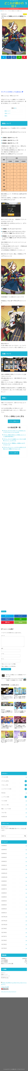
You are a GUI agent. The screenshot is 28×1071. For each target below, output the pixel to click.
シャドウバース (6, 788)
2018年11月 (4, 873)
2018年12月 (4, 869)
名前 (2, 648)
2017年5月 (4, 944)
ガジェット (4, 804)
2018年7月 (4, 889)
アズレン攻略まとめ (14, 421)
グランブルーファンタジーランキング (8, 991)
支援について (7, 113)
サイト (2, 658)
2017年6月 (4, 940)
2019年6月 (4, 845)
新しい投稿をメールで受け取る (9, 666)
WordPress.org (4, 977)
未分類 (4, 816)
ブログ (3, 812)
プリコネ (4, 777)
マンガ (4, 800)
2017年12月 (4, 916)
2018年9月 (4, 881)
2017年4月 (4, 948)
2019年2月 (4, 861)
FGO (3, 792)
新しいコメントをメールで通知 (9, 664)
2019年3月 (4, 857)
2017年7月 (4, 936)
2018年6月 (4, 893)
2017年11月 (4, 920)
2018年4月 (4, 900)
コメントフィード (5, 976)
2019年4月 (4, 853)
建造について (7, 111)
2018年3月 (4, 904)
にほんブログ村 (5, 987)
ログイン (3, 972)
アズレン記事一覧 (14, 452)
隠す (15, 108)
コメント (3, 635)
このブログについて (14, 8)
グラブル (5, 781)
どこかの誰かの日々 (14, 4)
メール (2, 653)
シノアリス (5, 796)
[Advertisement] (14, 74)
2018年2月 (4, 908)
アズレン (4, 611)
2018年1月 (4, 912)
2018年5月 (4, 897)
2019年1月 (4, 865)
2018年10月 (4, 877)
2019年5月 (4, 849)
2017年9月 (4, 928)
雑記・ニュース (6, 808)
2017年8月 (4, 932)
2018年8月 (4, 885)
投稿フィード (4, 974)
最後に (6, 115)
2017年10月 (4, 924)
